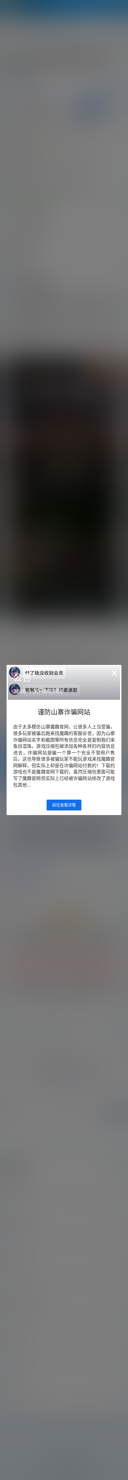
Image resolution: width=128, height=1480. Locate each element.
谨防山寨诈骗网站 (64, 712)
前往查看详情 (64, 805)
